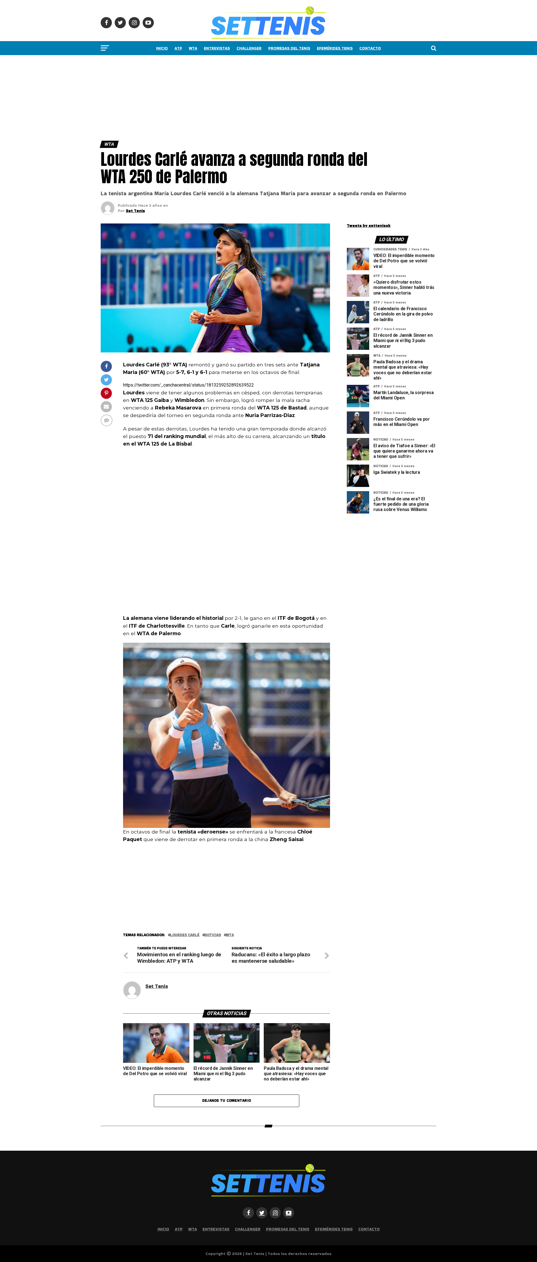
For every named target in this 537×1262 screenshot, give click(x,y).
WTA (193, 48)
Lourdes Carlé (184, 935)
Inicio (162, 48)
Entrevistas (217, 48)
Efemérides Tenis (335, 48)
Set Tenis (135, 210)
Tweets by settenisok (368, 225)
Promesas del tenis (289, 48)
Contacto (370, 48)
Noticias (212, 935)
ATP (178, 48)
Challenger (249, 48)
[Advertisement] (168, 96)
